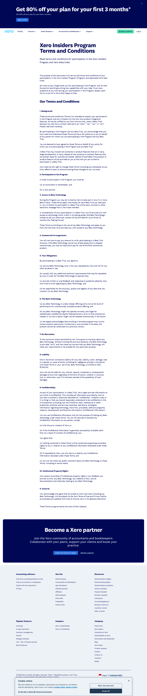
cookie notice (59, 687)
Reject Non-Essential (106, 686)
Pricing (20, 31)
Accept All (106, 691)
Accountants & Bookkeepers (69, 31)
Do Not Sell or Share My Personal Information (35, 692)
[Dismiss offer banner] (141, 3)
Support (89, 31)
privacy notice (71, 687)
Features (31, 31)
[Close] (128, 680)
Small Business (46, 31)
